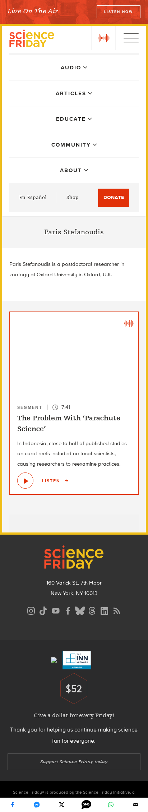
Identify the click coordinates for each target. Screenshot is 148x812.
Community (71, 145)
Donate (113, 197)
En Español (33, 197)
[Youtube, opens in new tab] (55, 609)
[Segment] (129, 323)
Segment (29, 407)
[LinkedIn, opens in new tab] (104, 609)
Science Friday (31, 39)
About (71, 170)
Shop (72, 197)
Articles (71, 93)
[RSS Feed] (116, 609)
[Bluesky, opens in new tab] (80, 609)
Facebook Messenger (37, 805)
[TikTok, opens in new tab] (43, 609)
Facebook (12, 805)
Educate (71, 119)
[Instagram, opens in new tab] (31, 609)
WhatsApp (111, 805)
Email (136, 805)
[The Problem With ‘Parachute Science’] (25, 480)
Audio (71, 67)
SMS (86, 805)
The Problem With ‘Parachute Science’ (68, 423)
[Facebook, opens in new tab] (68, 609)
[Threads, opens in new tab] (92, 609)
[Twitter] (62, 805)
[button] (103, 38)
